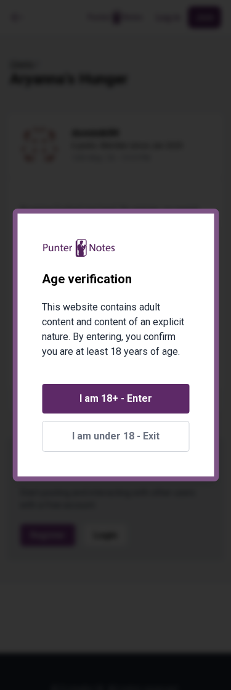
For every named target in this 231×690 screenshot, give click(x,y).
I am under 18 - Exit (116, 436)
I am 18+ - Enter (115, 398)
